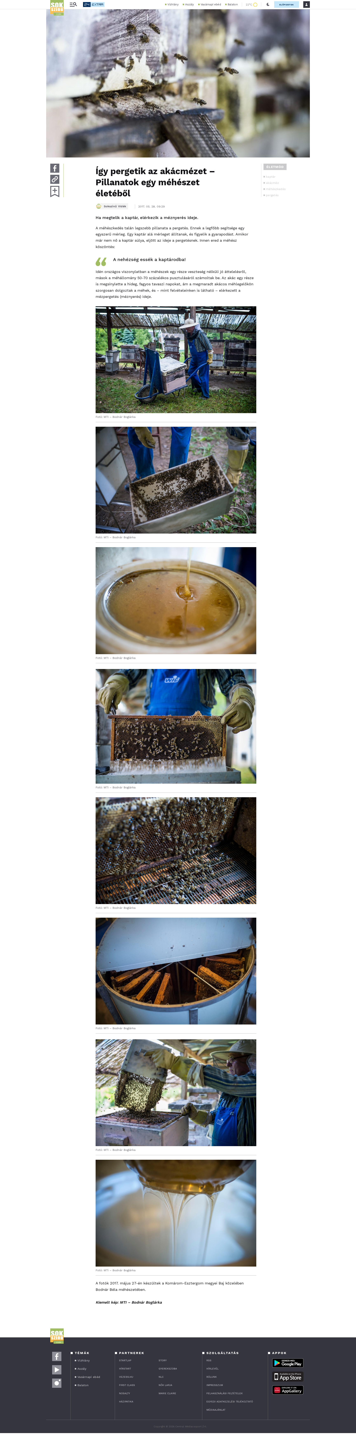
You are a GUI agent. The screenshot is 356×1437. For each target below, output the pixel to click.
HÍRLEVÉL (212, 1368)
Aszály (189, 4)
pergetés (272, 195)
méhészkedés (276, 189)
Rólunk (211, 1376)
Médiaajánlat (215, 1409)
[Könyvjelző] (54, 191)
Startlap (125, 1360)
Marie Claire (167, 1393)
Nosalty (124, 1393)
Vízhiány (172, 4)
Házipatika (126, 1401)
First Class (127, 1385)
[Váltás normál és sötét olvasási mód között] (268, 4)
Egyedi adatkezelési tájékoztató (229, 1401)
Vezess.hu (126, 1376)
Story (163, 1360)
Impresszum (214, 1385)
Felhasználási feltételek (224, 1393)
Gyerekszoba (168, 1368)
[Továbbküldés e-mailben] (54, 179)
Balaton (233, 4)
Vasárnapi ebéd (211, 4)
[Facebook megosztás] (54, 168)
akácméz (272, 182)
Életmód (275, 167)
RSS (208, 1360)
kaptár (271, 176)
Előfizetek (286, 4)
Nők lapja (165, 1385)
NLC (161, 1376)
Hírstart (125, 1368)
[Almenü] (73, 4)
